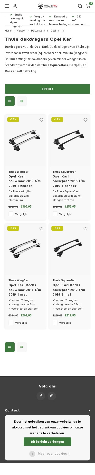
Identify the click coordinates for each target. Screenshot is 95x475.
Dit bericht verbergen (47, 441)
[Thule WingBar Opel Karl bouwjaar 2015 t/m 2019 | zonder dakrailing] (25, 140)
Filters (48, 89)
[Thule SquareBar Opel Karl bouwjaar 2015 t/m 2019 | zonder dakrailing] (69, 140)
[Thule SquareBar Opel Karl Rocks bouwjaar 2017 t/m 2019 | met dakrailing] (69, 249)
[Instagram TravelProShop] (52, 396)
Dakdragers (38, 30)
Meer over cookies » (53, 453)
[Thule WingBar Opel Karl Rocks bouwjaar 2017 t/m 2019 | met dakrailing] (25, 249)
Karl (63, 30)
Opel (53, 30)
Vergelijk (21, 214)
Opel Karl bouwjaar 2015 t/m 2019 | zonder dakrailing (25, 181)
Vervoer (21, 30)
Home (8, 30)
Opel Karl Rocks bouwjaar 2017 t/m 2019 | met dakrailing (25, 290)
